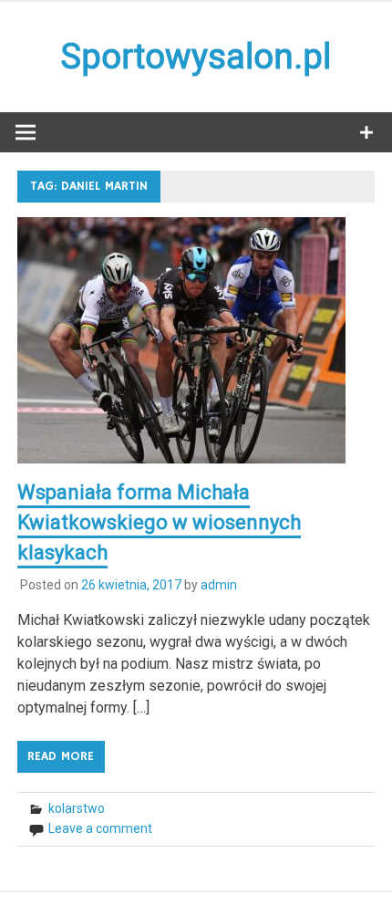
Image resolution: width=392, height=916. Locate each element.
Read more (60, 756)
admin (219, 585)
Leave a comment (100, 828)
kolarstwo (76, 808)
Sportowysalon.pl (196, 56)
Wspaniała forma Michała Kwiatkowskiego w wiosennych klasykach (159, 522)
